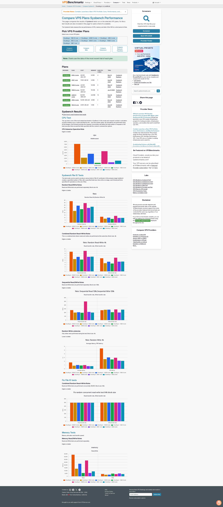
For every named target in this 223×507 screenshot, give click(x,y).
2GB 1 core (75, 80)
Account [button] (156, 2)
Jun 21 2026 (111, 90)
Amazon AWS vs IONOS (139, 238)
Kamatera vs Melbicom (139, 244)
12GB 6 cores (75, 85)
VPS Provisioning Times (140, 191)
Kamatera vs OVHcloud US (140, 236)
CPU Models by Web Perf (140, 185)
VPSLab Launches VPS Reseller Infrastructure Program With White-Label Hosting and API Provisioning (145, 115)
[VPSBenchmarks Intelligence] (218, 502)
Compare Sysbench (88, 6)
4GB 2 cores (75, 100)
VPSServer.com (85, 502)
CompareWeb (86, 49)
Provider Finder (146, 41)
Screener (146, 31)
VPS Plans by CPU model (140, 189)
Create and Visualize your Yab (142, 82)
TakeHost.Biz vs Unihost (140, 242)
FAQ (106, 489)
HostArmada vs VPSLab (139, 240)
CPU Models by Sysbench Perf (142, 180)
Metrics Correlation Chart (140, 192)
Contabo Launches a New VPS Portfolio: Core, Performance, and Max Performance (104, 11)
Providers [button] (107, 2)
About (106, 495)
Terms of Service (110, 493)
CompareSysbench (69, 49)
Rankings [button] (88, 2)
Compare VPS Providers (74, 6)
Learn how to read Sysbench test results (74, 114)
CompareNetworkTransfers (120, 49)
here (155, 168)
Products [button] (135, 2)
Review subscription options (137, 498)
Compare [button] (116, 2)
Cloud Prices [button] (97, 2)
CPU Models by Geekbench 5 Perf (143, 181)
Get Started (137, 80)
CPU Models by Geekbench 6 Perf (143, 183)
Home (63, 6)
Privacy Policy (109, 491)
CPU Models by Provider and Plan (143, 187)
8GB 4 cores (75, 75)
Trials (123, 2)
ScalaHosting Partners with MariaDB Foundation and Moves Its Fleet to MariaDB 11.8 (146, 146)
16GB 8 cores (75, 90)
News (128, 2)
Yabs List (136, 84)
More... (135, 245)
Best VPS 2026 (146, 36)
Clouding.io (66, 75)
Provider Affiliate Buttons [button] (143, 220)
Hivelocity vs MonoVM (139, 234)
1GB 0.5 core (75, 105)
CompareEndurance (103, 49)
